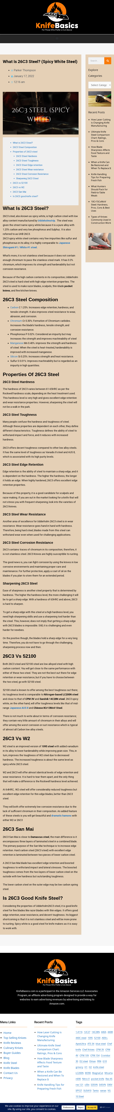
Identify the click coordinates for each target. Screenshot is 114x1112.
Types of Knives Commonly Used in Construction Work (101, 219)
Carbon (14, 307)
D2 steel (84, 1061)
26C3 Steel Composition (25, 147)
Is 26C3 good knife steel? (25, 196)
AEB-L (105, 1037)
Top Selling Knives (14, 1038)
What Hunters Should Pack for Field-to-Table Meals (99, 191)
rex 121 (79, 1084)
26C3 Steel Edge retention (29, 165)
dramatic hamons (61, 815)
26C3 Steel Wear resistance (30, 169)
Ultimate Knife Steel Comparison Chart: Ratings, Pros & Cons (100, 136)
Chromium (16, 320)
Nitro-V (86, 1078)
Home (7, 1033)
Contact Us (10, 1073)
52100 (97, 1037)
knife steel (98, 1067)
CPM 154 (95, 1055)
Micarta (109, 1073)
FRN (99, 1061)
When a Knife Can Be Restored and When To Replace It (101, 165)
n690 (78, 1078)
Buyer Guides (12, 1053)
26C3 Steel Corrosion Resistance (32, 174)
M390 (88, 1073)
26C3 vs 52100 (20, 183)
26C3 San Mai (19, 192)
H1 (86, 1067)
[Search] (107, 60)
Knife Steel (10, 1063)
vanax (103, 1090)
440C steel (81, 1037)
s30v (87, 1084)
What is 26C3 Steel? (23, 142)
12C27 (87, 1032)
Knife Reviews (12, 1043)
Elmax (92, 1061)
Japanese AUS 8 (19, 707)
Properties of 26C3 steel (25, 151)
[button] (57, 38)
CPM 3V (100, 1049)
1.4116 (79, 1032)
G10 (105, 1061)
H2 (90, 1067)
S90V (109, 1084)
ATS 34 (90, 1043)
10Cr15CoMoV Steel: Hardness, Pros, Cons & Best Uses (100, 206)
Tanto (96, 1090)
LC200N (80, 1073)
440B (110, 1032)
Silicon (14, 356)
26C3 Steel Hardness (26, 156)
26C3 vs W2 (18, 187)
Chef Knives (88, 1049)
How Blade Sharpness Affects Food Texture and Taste (100, 151)
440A (103, 1032)
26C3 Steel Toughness (27, 160)
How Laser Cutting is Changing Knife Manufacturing (101, 122)
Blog (6, 1058)
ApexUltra (81, 1043)
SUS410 (87, 1090)
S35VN (94, 1084)
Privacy (8, 1078)
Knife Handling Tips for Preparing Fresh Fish (100, 177)
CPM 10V (84, 1055)
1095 (90, 1037)
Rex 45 (109, 1078)
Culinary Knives (13, 1048)
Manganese (16, 343)
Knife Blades (11, 1068)
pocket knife (97, 1078)
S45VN (102, 1084)
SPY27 (79, 1090)
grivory (79, 1067)
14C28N (96, 1032)
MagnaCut (97, 1073)
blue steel (101, 1043)
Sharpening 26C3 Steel (27, 178)
